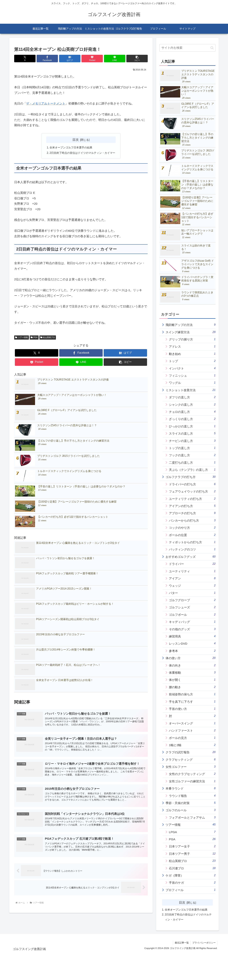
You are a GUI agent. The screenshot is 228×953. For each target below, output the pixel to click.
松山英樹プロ (49, 337)
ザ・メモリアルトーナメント (45, 103)
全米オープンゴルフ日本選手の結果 (71, 147)
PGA (35, 337)
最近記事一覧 (182, 942)
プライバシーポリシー (204, 942)
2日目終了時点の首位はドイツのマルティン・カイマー (82, 152)
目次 (75, 139)
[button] (137, 58)
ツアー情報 (23, 337)
